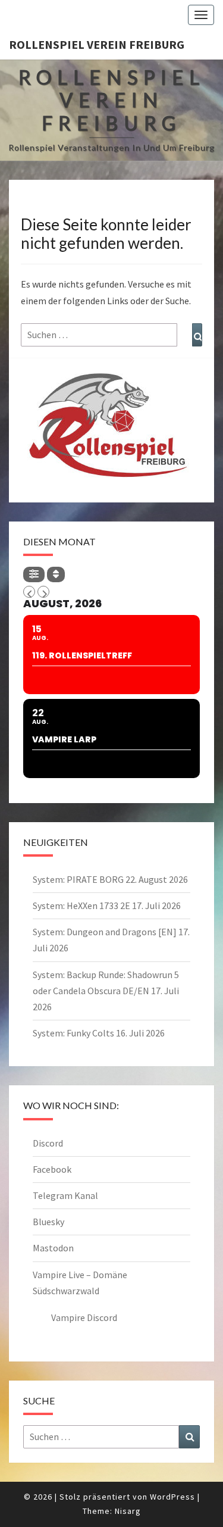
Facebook (52, 1169)
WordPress (172, 1496)
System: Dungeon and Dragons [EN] (105, 932)
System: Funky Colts (73, 1033)
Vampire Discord (84, 1317)
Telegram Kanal (65, 1195)
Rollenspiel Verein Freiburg (96, 44)
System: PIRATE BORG (78, 879)
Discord (48, 1143)
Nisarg (128, 1511)
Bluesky (48, 1222)
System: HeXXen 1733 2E (81, 905)
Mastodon (53, 1248)
